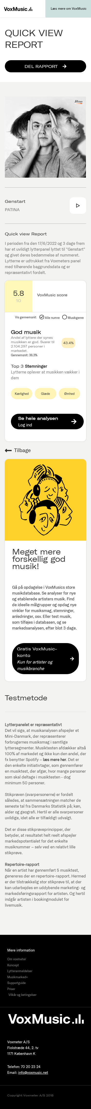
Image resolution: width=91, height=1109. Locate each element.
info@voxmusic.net (33, 1072)
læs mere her (54, 759)
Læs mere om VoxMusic (68, 8)
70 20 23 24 (31, 1066)
